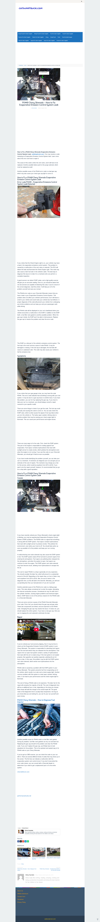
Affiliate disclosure (22, 894)
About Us (20, 891)
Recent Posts (25, 828)
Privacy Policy (21, 902)
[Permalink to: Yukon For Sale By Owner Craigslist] (24, 852)
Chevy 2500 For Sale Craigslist (53, 857)
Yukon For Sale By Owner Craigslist (22, 858)
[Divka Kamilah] (21, 831)
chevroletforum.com (23, 772)
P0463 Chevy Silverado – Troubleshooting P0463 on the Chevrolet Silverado (50, 869)
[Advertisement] (58, 21)
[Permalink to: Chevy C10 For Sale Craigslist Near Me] (39, 852)
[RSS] (82, 1)
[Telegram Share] (25, 841)
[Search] (81, 40)
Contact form (21, 896)
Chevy (22, 864)
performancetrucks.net (24, 796)
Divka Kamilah (29, 830)
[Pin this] (23, 841)
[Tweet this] (21, 841)
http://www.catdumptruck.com (44, 875)
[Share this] (18, 841)
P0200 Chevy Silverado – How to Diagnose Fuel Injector (36, 701)
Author (19, 828)
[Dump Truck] (31, 8)
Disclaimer (20, 899)
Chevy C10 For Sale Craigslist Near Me (38, 858)
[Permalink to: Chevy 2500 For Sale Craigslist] (53, 852)
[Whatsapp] (28, 841)
